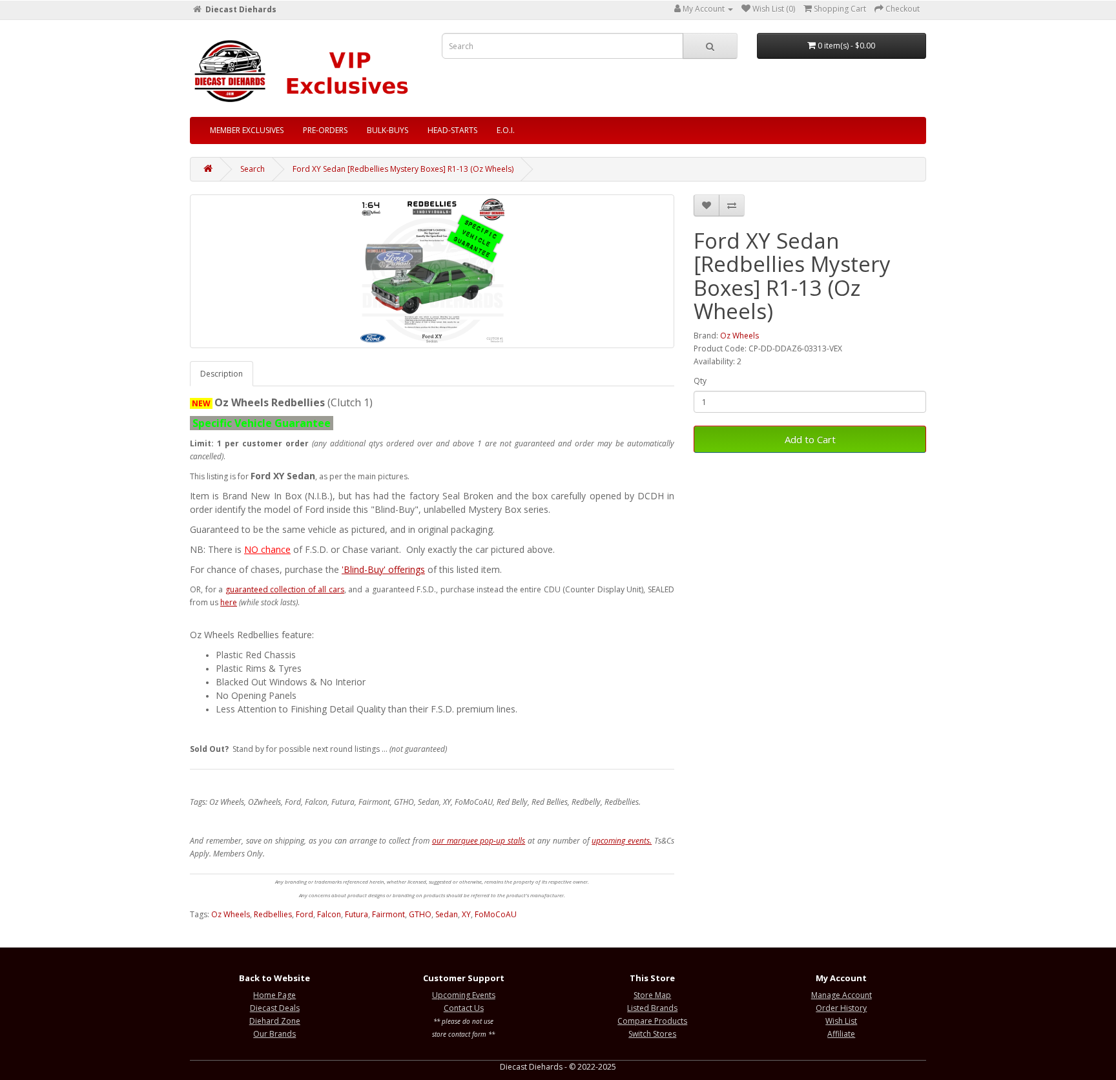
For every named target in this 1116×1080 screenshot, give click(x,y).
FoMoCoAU (496, 914)
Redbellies (273, 914)
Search (252, 168)
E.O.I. (506, 130)
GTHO (420, 914)
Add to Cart (810, 439)
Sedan (446, 914)
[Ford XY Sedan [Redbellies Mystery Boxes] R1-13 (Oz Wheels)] (432, 271)
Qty (700, 380)
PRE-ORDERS (325, 130)
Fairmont (388, 914)
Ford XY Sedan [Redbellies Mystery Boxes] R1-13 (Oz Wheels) (403, 168)
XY (466, 914)
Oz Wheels (739, 335)
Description (221, 373)
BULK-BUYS (387, 130)
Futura (356, 914)
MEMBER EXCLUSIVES (247, 130)
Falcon (329, 914)
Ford (304, 914)
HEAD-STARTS (452, 130)
